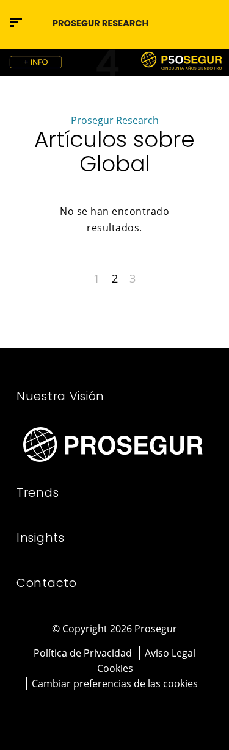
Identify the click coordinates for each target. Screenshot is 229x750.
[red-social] (98, 711)
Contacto (46, 583)
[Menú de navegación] (16, 22)
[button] (208, 22)
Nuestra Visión (60, 396)
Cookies (115, 668)
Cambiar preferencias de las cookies (115, 683)
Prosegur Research (115, 120)
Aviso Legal (170, 653)
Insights (40, 538)
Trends (37, 493)
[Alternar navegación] (183, 22)
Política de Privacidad (83, 653)
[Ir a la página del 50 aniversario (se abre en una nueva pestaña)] (114, 62)
